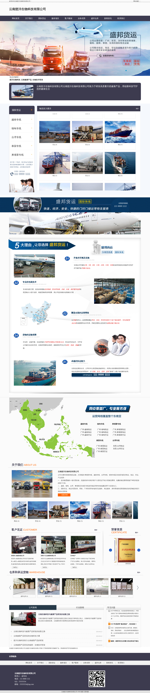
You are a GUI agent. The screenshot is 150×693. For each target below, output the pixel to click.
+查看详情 (64, 495)
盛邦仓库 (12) (24, 596)
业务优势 (81, 18)
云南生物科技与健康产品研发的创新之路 (54, 614)
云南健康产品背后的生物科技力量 (27, 636)
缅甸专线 (16, 128)
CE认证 (125, 563)
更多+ (137, 108)
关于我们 (29, 18)
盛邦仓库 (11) (49, 596)
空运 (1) (87, 160)
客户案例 (68, 18)
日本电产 (73, 555)
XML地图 (80, 691)
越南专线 (16, 119)
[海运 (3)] (70, 510)
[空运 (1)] (91, 510)
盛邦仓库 (94, 18)
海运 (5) (120, 129)
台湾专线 (16, 137)
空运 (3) (87, 129)
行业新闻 (80, 607)
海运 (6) (120, 160)
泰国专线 (16, 146)
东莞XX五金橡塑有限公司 (48, 555)
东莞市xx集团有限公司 (17, 555)
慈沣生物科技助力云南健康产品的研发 (28, 640)
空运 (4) (54, 129)
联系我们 (121, 18)
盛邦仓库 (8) (97, 596)
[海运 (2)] (133, 510)
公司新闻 (33, 607)
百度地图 (86, 691)
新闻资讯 (108, 18)
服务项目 (55, 18)
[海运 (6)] (112, 510)
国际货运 (42, 18)
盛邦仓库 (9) (73, 596)
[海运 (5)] (49, 510)
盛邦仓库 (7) (121, 596)
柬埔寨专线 (18, 154)
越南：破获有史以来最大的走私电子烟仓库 (125, 625)
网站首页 (15, 18)
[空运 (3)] (28, 510)
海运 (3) (54, 160)
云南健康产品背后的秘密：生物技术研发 (29, 645)
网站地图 (136, 1)
